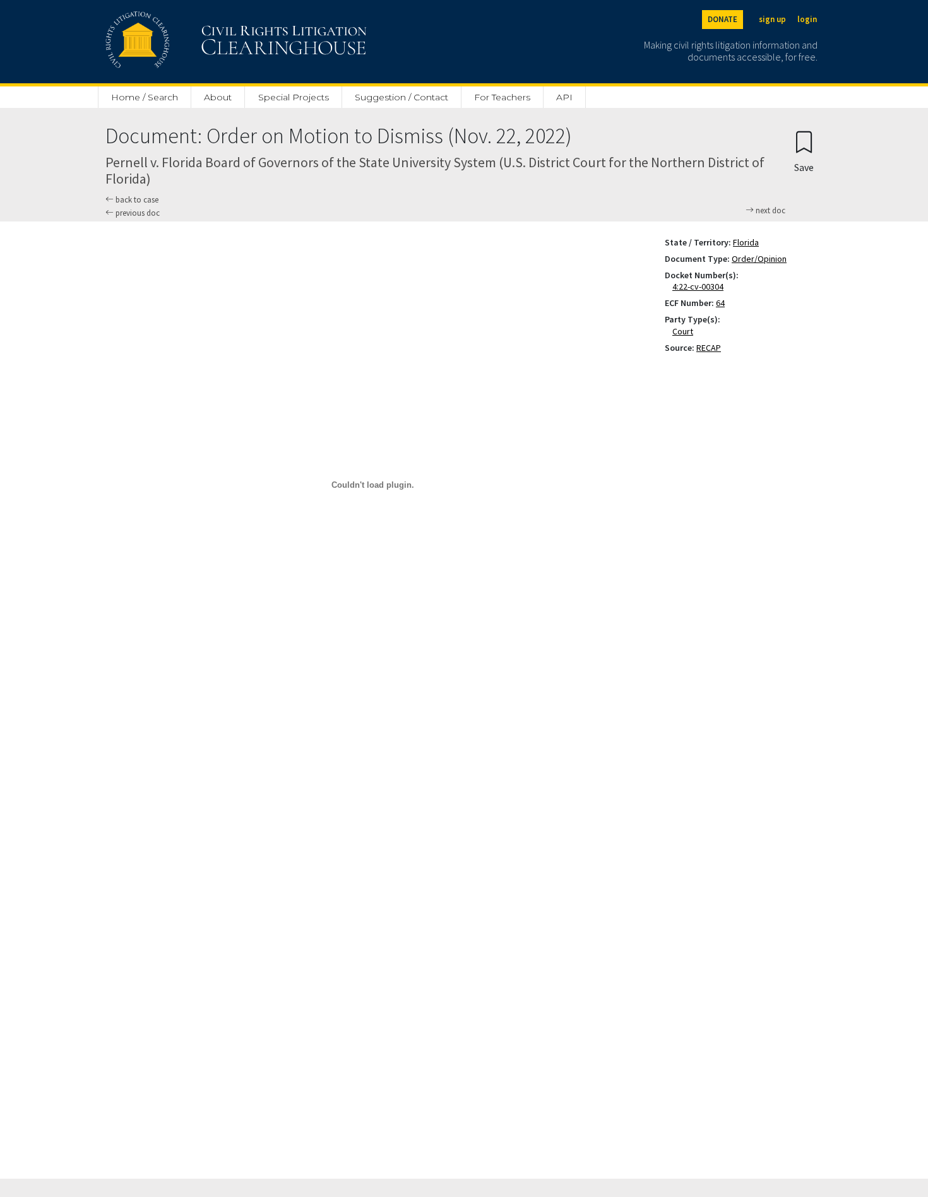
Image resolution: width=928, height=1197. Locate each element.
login (807, 19)
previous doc (137, 213)
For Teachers (502, 97)
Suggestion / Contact (401, 97)
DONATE (722, 19)
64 (720, 303)
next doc (769, 211)
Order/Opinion (759, 258)
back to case (136, 199)
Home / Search (144, 97)
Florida (746, 242)
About (218, 97)
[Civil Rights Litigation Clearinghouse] (200, 41)
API (564, 97)
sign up (772, 19)
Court (685, 331)
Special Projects (293, 97)
